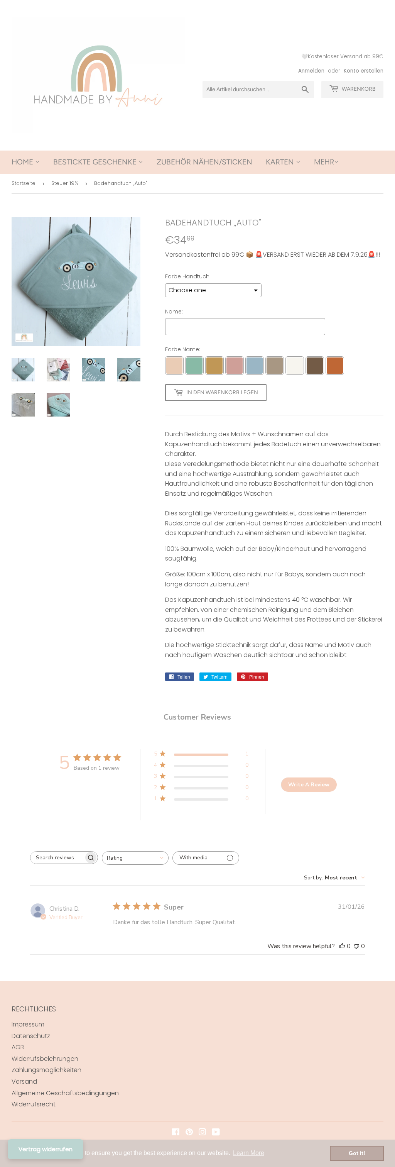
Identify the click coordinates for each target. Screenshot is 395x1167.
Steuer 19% (64, 183)
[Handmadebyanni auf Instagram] (202, 1132)
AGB (18, 1047)
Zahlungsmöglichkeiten (46, 1069)
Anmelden (311, 71)
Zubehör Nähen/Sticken (204, 162)
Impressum (28, 1024)
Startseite (23, 183)
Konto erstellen (363, 71)
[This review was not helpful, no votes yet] (356, 946)
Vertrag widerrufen (46, 1149)
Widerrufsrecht (34, 1104)
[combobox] (135, 858)
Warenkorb (358, 89)
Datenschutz (31, 1035)
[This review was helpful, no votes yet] (342, 946)
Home (23, 162)
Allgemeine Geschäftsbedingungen (65, 1093)
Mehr (324, 162)
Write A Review (308, 784)
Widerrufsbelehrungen (45, 1058)
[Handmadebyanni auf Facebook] (176, 1132)
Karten (281, 162)
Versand (24, 1081)
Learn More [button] (248, 1153)
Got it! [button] (357, 1153)
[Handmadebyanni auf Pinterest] (189, 1132)
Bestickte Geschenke (95, 162)
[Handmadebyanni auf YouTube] (216, 1132)
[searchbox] (57, 858)
